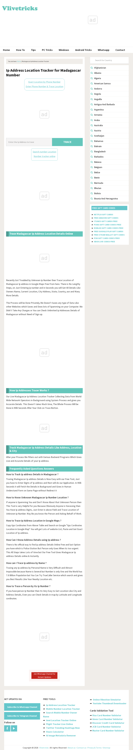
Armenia (98, 114)
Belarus (97, 161)
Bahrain (98, 146)
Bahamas (98, 141)
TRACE (67, 142)
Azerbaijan (99, 135)
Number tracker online (44, 156)
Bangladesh (100, 151)
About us (71, 747)
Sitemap (106, 747)
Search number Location (44, 151)
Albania (97, 72)
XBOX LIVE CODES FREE (104, 241)
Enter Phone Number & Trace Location (44, 86)
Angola (97, 93)
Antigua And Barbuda (104, 104)
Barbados (99, 156)
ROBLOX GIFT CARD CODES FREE (108, 228)
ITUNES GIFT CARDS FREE (106, 221)
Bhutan (97, 188)
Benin (97, 177)
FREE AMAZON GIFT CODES (106, 218)
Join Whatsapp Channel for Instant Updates (44, 675)
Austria (97, 130)
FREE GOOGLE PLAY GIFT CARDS (108, 231)
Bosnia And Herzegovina (106, 198)
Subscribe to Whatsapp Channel (22, 707)
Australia (98, 125)
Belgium (98, 167)
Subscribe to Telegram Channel (22, 715)
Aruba (97, 120)
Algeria (97, 78)
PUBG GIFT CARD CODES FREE (107, 224)
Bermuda (98, 182)
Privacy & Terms (94, 747)
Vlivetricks (19, 8)
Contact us (81, 747)
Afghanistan (100, 67)
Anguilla (98, 99)
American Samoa (102, 83)
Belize (97, 172)
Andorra (98, 88)
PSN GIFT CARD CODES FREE (107, 238)
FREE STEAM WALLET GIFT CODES (109, 234)
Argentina (99, 109)
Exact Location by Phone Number (44, 81)
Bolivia (97, 193)
